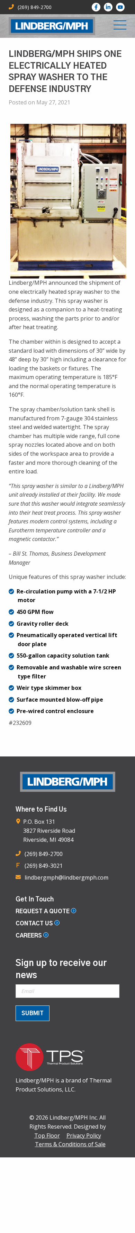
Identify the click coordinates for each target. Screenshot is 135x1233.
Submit (32, 1013)
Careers (29, 936)
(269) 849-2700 (44, 854)
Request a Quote (43, 911)
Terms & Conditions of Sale (70, 1144)
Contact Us (35, 923)
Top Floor (47, 1135)
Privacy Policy (83, 1135)
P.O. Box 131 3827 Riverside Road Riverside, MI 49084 (49, 831)
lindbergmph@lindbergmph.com (66, 877)
